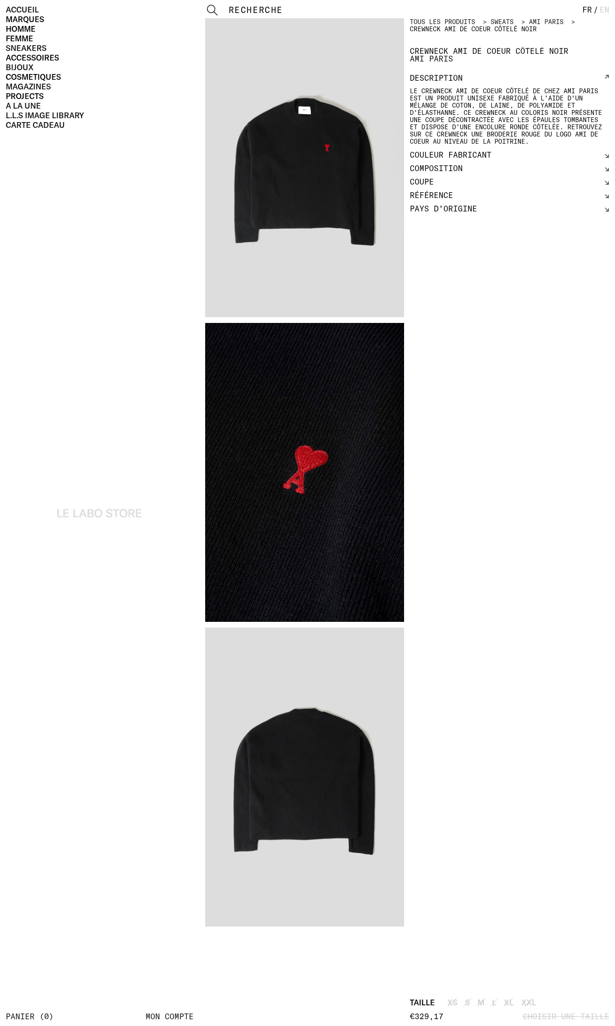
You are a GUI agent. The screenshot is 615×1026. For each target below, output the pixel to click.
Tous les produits (442, 21)
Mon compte (170, 1016)
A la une (23, 106)
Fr (587, 9)
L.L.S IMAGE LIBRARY (45, 115)
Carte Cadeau (35, 125)
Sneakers (26, 48)
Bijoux (20, 67)
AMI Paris (546, 21)
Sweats (502, 21)
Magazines (28, 86)
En (604, 9)
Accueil (22, 9)
